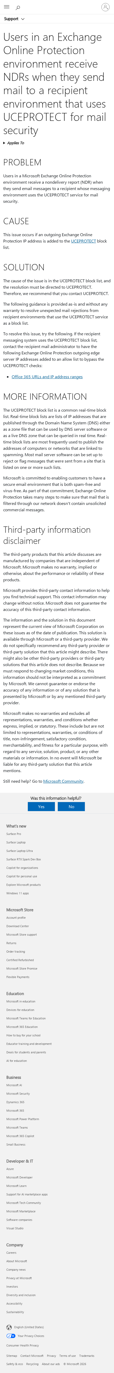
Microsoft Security (18, 1093)
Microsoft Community (63, 781)
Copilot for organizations (22, 868)
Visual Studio (14, 1228)
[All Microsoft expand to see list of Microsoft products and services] (6, 7)
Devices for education (20, 1010)
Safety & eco (14, 1364)
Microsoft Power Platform (22, 1119)
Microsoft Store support (21, 934)
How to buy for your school (23, 1035)
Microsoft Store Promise (21, 968)
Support (11, 18)
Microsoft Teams (17, 1127)
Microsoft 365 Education (22, 1027)
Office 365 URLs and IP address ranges (47, 376)
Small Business (15, 1144)
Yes (41, 806)
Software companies (19, 1220)
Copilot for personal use (21, 876)
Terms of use (67, 1356)
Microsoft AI (14, 1085)
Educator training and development (29, 1044)
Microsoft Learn (16, 1186)
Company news (16, 1269)
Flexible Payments (17, 977)
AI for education (16, 1061)
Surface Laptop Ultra (19, 851)
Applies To (15, 142)
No (71, 806)
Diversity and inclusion (21, 1295)
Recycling (32, 1364)
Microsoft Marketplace (21, 1211)
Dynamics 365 (15, 1102)
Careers (11, 1253)
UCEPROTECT (83, 241)
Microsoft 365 (15, 1110)
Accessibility (14, 1303)
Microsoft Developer (19, 1177)
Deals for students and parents (26, 1052)
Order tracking (15, 951)
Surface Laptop (15, 842)
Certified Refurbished (20, 960)
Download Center (17, 926)
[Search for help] (18, 7)
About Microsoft (16, 1261)
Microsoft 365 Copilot (20, 1136)
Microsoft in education (20, 1001)
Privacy (51, 1356)
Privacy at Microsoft (19, 1278)
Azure (10, 1169)
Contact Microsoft (31, 1356)
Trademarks (86, 1356)
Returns (11, 943)
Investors (12, 1286)
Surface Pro (13, 834)
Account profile (16, 917)
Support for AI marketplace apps (27, 1194)
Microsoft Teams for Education (26, 1018)
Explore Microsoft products (23, 885)
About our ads (51, 1364)
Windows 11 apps (17, 893)
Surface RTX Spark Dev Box (23, 859)
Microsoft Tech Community (23, 1203)
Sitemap (11, 1356)
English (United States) (29, 1327)
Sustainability (15, 1312)
